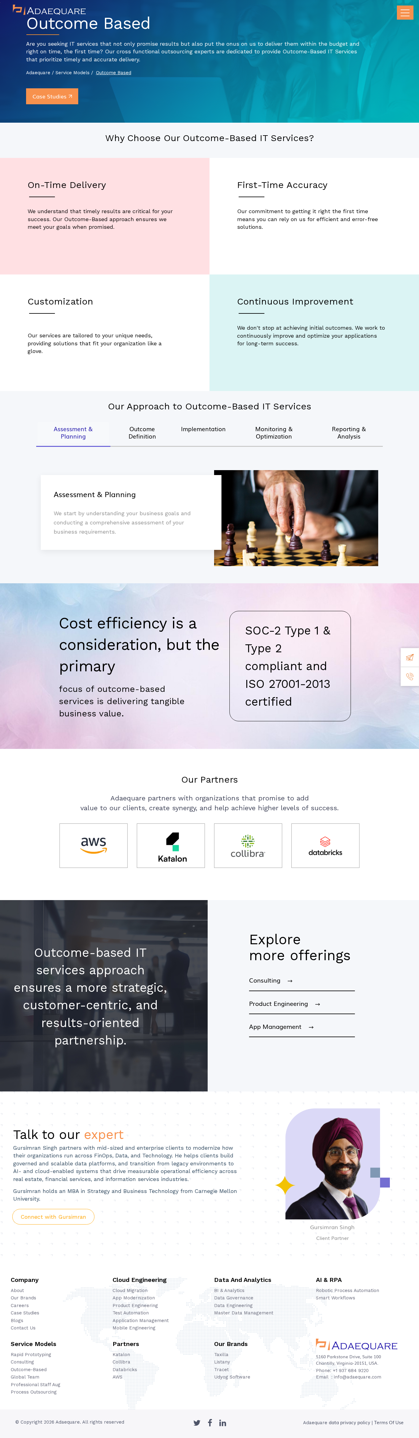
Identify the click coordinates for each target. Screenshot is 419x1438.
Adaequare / (41, 72)
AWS (117, 1377)
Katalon (121, 1354)
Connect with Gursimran (53, 1217)
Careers (20, 1305)
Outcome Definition (142, 432)
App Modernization (134, 1298)
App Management (279, 1026)
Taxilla (221, 1354)
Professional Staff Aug (35, 1384)
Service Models (33, 1344)
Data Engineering (233, 1305)
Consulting (268, 979)
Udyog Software (232, 1377)
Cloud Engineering (140, 1279)
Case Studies (50, 96)
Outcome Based (113, 72)
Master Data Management (243, 1313)
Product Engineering (282, 1003)
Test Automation (131, 1313)
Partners (126, 1344)
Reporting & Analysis (349, 432)
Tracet (221, 1369)
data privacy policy (349, 1422)
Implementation (203, 428)
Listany (222, 1362)
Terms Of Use (389, 1422)
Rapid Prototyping (31, 1354)
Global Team (25, 1377)
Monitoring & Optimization (274, 432)
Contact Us (23, 1328)
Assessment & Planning (73, 432)
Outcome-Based (29, 1369)
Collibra (121, 1362)
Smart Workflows (335, 1298)
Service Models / (74, 72)
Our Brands (23, 1298)
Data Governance (233, 1298)
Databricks (125, 1369)
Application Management (141, 1320)
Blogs (17, 1320)
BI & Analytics (229, 1290)
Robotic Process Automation (347, 1290)
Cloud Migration (130, 1290)
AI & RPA (329, 1279)
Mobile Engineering (134, 1328)
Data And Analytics (242, 1279)
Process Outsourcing (34, 1392)
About (17, 1290)
